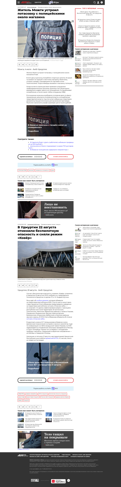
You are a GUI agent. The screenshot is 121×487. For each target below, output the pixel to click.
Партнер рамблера (45, 480)
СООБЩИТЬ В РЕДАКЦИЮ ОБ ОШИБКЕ (80, 456)
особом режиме (42, 300)
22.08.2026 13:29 (22, 224)
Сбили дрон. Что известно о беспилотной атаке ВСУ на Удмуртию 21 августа (89, 13)
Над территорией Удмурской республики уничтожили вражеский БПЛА (33, 420)
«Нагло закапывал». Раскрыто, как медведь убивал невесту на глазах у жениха (92, 64)
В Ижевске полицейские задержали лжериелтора (48, 150)
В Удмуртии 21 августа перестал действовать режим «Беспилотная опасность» (62, 420)
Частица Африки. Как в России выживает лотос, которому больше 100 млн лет (92, 258)
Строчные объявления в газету (59, 456)
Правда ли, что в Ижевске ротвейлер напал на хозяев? (61, 189)
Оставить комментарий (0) (60, 156)
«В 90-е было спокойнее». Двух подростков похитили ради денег (92, 228)
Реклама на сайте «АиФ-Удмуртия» (39, 456)
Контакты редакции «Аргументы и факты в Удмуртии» (45, 454)
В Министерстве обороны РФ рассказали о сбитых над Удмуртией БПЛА (33, 426)
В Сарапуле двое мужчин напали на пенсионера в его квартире (62, 183)
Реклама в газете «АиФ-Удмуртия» (81, 454)
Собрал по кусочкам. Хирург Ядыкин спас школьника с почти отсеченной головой (93, 252)
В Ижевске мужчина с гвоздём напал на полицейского (47, 126)
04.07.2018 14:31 (22, 7)
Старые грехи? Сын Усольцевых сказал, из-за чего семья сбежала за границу (92, 240)
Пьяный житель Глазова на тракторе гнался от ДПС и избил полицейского (34, 196)
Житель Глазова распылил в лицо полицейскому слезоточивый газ (34, 183)
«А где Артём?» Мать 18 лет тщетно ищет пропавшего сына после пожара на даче (92, 235)
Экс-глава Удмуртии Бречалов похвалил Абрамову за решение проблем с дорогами (89, 34)
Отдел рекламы (66, 454)
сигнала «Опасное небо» (35, 319)
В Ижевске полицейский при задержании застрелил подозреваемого (33, 190)
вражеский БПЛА (51, 338)
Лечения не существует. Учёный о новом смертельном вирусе (92, 52)
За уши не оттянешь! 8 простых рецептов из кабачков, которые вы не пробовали (93, 76)
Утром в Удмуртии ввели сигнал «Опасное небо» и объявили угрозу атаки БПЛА (89, 27)
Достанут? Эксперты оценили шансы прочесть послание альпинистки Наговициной (93, 59)
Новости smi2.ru (23, 219)
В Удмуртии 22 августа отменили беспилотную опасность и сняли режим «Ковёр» (89, 41)
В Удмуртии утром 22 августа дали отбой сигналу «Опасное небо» (89, 20)
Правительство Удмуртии (25, 281)
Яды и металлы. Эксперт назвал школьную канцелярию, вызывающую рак (91, 70)
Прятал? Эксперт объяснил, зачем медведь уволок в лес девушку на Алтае (92, 82)
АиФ (62, 60)
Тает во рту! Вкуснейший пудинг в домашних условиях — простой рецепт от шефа (92, 246)
